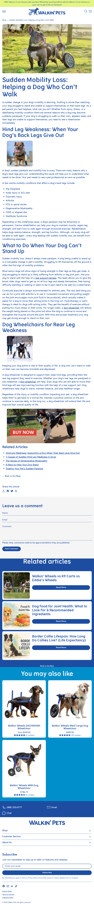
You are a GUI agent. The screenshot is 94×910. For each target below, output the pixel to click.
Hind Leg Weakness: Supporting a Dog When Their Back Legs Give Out (43, 453)
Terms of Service (8, 894)
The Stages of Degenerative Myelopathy (26, 460)
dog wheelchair (71, 307)
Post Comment (11, 549)
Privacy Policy (32, 878)
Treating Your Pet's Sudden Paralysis (24, 468)
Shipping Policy (7, 897)
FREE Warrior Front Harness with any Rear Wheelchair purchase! (31, 2)
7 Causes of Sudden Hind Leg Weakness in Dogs (31, 456)
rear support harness (45, 278)
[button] (90, 11)
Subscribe (47, 873)
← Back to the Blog (11, 476)
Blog (4, 20)
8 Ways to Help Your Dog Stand (22, 464)
